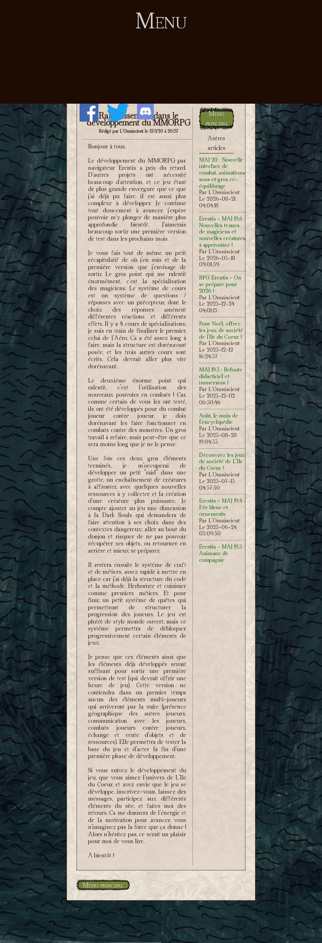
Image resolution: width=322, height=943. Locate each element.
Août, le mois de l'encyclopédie (218, 418)
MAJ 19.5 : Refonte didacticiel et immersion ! (220, 376)
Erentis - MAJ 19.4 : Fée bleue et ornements (222, 507)
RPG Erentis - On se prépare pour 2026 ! (220, 284)
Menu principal (217, 118)
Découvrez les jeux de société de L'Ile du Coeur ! (222, 461)
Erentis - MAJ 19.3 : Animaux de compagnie (222, 553)
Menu (161, 20)
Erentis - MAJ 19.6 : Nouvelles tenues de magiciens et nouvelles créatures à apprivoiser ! (222, 231)
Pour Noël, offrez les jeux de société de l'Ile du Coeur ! (221, 330)
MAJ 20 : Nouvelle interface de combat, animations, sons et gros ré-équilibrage (222, 172)
